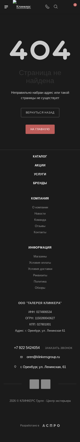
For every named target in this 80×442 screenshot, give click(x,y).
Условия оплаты (40, 262)
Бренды (40, 183)
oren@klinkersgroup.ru (43, 357)
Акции (40, 165)
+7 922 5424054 (27, 348)
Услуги (40, 174)
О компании (40, 207)
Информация (40, 247)
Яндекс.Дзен (45, 384)
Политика (40, 281)
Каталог (40, 156)
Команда (40, 219)
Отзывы (40, 226)
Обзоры (40, 287)
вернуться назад (40, 112)
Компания (40, 198)
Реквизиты (40, 275)
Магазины (40, 256)
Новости (40, 213)
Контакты (40, 232)
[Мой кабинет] (64, 7)
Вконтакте (34, 384)
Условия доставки (40, 269)
